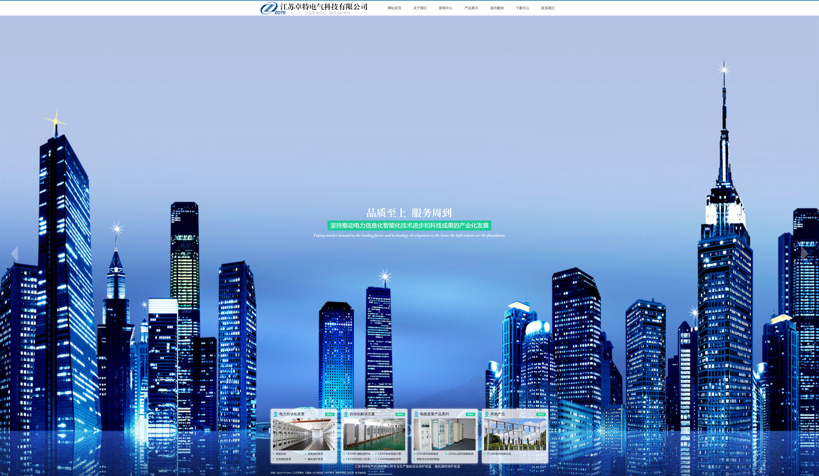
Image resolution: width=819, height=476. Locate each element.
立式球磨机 (298, 473)
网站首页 (394, 8)
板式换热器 (360, 473)
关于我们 (420, 8)
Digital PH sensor (284, 473)
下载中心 (522, 8)
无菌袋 (308, 473)
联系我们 (548, 8)
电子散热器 (318, 473)
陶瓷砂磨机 (340, 473)
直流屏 (350, 473)
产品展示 (471, 8)
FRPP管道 (329, 473)
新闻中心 (446, 8)
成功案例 (497, 8)
